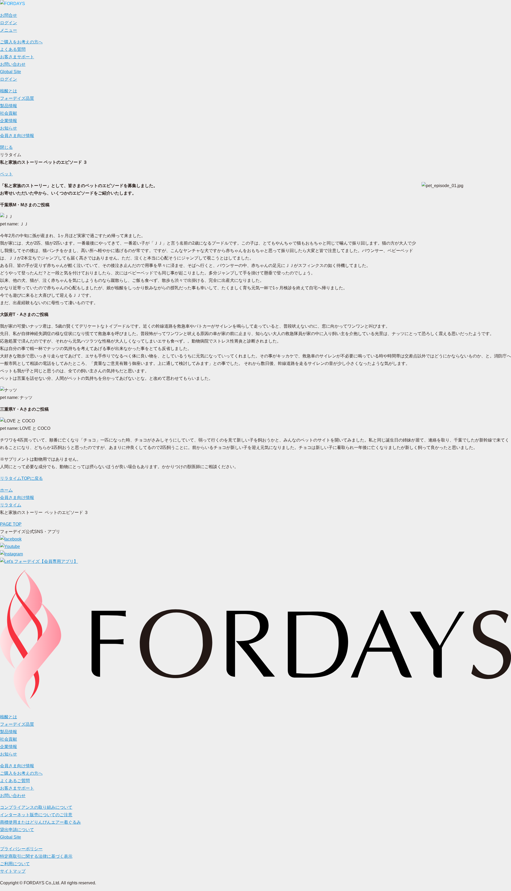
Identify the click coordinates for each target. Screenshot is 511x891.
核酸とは (8, 91)
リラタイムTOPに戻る (21, 478)
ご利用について (15, 863)
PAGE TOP (11, 524)
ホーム (6, 490)
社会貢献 (8, 113)
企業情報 (8, 120)
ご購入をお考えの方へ (21, 42)
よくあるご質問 (15, 780)
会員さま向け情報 (17, 135)
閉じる (6, 147)
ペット (6, 174)
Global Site (10, 71)
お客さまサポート (17, 57)
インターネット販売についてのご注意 (36, 814)
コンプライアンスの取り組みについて (36, 807)
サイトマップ (13, 871)
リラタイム (10, 505)
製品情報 (8, 106)
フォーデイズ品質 (17, 98)
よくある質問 (13, 49)
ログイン (8, 79)
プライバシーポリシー (21, 849)
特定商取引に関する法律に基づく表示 (36, 856)
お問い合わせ (13, 64)
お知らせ (8, 128)
